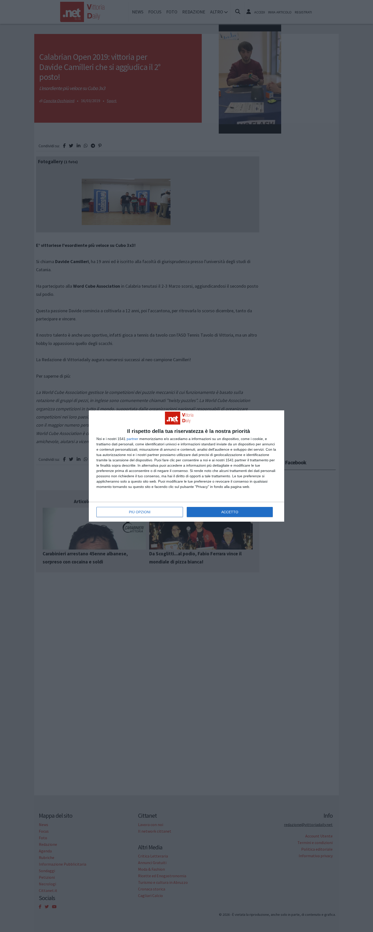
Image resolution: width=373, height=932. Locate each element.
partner (132, 439)
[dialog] (186, 466)
